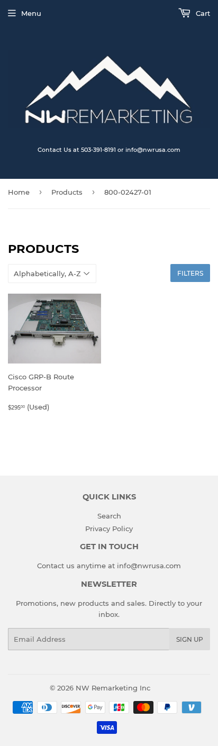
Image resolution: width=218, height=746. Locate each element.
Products (67, 192)
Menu (31, 13)
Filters (190, 273)
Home (19, 192)
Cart (202, 13)
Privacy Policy (109, 528)
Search (109, 516)
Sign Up (189, 639)
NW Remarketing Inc (113, 688)
